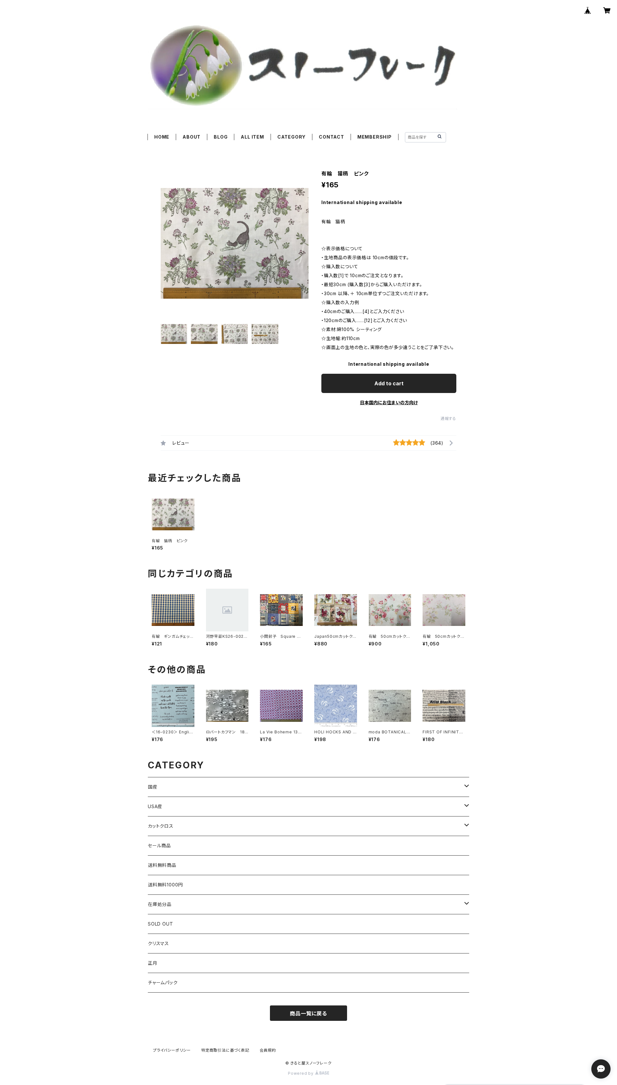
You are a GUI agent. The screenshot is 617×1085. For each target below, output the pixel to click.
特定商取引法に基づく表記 (225, 1050)
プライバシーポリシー (172, 1050)
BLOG (221, 137)
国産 (152, 787)
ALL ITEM (252, 137)
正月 (152, 963)
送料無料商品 (162, 865)
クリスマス (158, 943)
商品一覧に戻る (308, 1013)
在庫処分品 (160, 904)
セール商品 (159, 845)
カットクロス (161, 826)
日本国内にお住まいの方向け (389, 402)
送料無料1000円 (165, 884)
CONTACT (331, 137)
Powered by (301, 1073)
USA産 (155, 806)
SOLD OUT (160, 924)
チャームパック (163, 982)
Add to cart (389, 383)
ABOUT (192, 137)
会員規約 (268, 1050)
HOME (161, 137)
